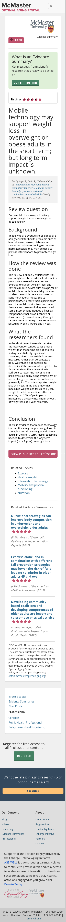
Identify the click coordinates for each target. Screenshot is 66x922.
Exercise (23, 473)
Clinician (13, 718)
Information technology (33, 481)
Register (24, 756)
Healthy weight (27, 477)
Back (18, 40)
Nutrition (24, 493)
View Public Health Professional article (34, 454)
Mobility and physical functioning (31, 487)
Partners (40, 838)
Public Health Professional (25, 722)
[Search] (51, 6)
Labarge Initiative (45, 833)
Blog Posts (15, 706)
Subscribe (33, 790)
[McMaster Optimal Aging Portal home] (16, 895)
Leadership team (45, 829)
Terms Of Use (33, 918)
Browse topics (17, 697)
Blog (4, 819)
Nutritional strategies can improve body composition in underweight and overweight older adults (31, 522)
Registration (42, 824)
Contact (40, 843)
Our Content (42, 819)
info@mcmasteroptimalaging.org (27, 676)
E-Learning (7, 829)
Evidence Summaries (21, 701)
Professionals (9, 838)
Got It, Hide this (26, 82)
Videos (5, 824)
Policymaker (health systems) (26, 727)
